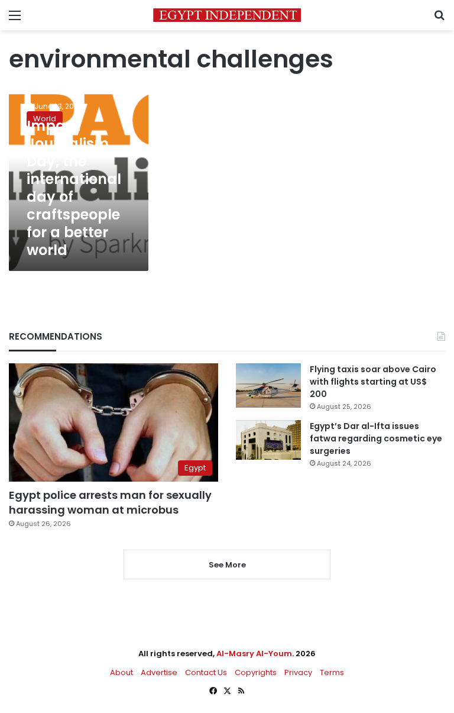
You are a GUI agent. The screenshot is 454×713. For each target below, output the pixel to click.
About (121, 672)
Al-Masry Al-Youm (254, 653)
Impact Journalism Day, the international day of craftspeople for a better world (74, 188)
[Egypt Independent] (227, 15)
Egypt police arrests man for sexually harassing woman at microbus (110, 502)
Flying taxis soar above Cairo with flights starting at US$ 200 (373, 381)
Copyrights (256, 672)
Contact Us (206, 672)
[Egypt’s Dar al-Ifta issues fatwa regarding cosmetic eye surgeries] (268, 439)
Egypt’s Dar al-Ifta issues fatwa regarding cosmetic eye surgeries (376, 438)
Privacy (298, 672)
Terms (332, 672)
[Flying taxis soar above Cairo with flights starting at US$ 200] (268, 385)
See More (227, 564)
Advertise (159, 672)
